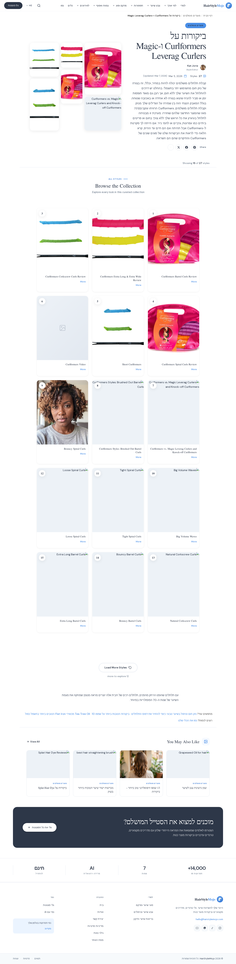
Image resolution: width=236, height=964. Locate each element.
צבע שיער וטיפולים (143, 911)
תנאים (37, 958)
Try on (171, 269)
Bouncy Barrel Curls (130, 620)
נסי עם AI (49, 911)
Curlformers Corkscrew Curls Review (65, 276)
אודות (100, 911)
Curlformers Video (76, 364)
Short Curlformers (131, 364)
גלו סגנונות (13, 5)
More (194, 281)
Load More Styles (116, 667)
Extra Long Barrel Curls (73, 620)
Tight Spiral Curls (131, 536)
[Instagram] (220, 928)
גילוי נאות (98, 932)
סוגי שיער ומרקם (144, 905)
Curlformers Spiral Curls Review (179, 364)
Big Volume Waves (186, 536)
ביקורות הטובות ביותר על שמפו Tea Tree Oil (102, 714)
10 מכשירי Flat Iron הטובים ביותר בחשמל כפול (60, 714)
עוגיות (15, 958)
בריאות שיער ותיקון (143, 918)
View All (35, 741)
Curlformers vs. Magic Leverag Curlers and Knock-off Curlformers (173, 450)
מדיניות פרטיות (95, 926)
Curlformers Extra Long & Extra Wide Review (120, 278)
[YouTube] (197, 928)
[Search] (38, 5)
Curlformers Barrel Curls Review (179, 276)
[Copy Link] (171, 147)
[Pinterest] (205, 928)
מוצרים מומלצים (191, 15)
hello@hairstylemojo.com (209, 919)
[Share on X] (179, 147)
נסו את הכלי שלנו (187, 720)
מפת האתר (97, 940)
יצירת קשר (98, 918)
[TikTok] (212, 928)
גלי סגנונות (48, 905)
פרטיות (26, 958)
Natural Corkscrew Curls (183, 620)
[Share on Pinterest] (194, 147)
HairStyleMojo (207, 958)
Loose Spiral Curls (76, 536)
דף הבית (207, 15)
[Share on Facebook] (186, 147)
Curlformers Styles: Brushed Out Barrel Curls (120, 450)
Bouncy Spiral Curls (75, 448)
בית (101, 905)
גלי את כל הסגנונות (42, 827)
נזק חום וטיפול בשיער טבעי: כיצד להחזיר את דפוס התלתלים (164, 714)
